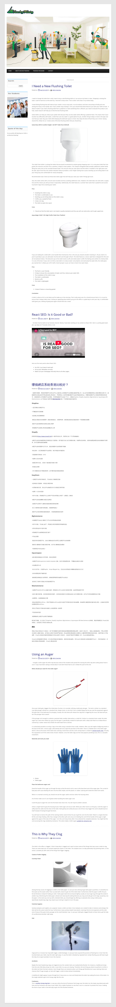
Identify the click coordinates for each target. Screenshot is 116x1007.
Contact (50, 71)
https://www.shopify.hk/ (44, 436)
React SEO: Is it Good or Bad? (52, 314)
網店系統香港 (56, 399)
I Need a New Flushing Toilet (52, 86)
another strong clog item (43, 983)
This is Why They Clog (47, 834)
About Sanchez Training (22, 71)
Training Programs (38, 71)
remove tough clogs (97, 730)
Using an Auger (42, 654)
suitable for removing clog (84, 821)
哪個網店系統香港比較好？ (50, 384)
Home (10, 71)
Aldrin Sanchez (56, 90)
